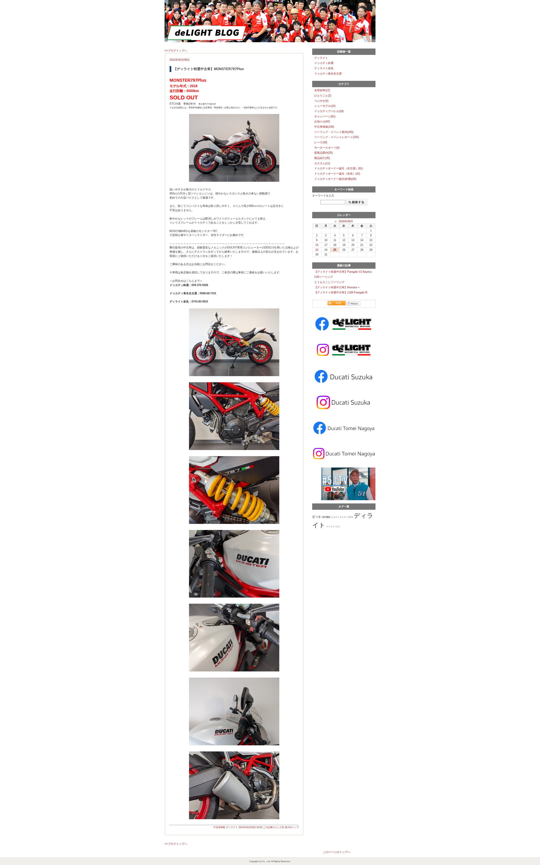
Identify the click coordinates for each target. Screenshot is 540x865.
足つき (316, 516)
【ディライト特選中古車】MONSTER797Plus (208, 69)
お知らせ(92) (322, 121)
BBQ (337, 526)
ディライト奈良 (323, 68)
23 (316, 249)
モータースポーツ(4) (326, 147)
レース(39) (320, 142)
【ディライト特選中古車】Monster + (337, 287)
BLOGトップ (292, 827)
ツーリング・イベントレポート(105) (336, 137)
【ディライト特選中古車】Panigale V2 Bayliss (343, 271)
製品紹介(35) (322, 158)
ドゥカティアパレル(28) (329, 111)
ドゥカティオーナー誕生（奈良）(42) (337, 173)
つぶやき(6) (321, 100)
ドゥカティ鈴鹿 (323, 63)
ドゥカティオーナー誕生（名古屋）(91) (338, 168)
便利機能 (326, 517)
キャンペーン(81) (324, 116)
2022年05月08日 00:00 (250, 827)
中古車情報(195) (324, 126)
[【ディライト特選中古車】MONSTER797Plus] (234, 148)
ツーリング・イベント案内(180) (333, 132)
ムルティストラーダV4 (342, 517)
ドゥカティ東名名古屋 (328, 73)
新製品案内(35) (323, 152)
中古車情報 (219, 827)
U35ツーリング (323, 276)
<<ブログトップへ (176, 50)
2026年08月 (346, 221)
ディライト (232, 827)
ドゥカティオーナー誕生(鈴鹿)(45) (335, 178)
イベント (330, 526)
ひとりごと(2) (322, 95)
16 (316, 245)
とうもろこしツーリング (329, 282)
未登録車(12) (322, 90)
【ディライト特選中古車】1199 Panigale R (340, 292)
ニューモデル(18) (324, 105)
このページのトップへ (336, 852)
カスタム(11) (322, 163)
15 (370, 240)
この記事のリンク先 (273, 827)
